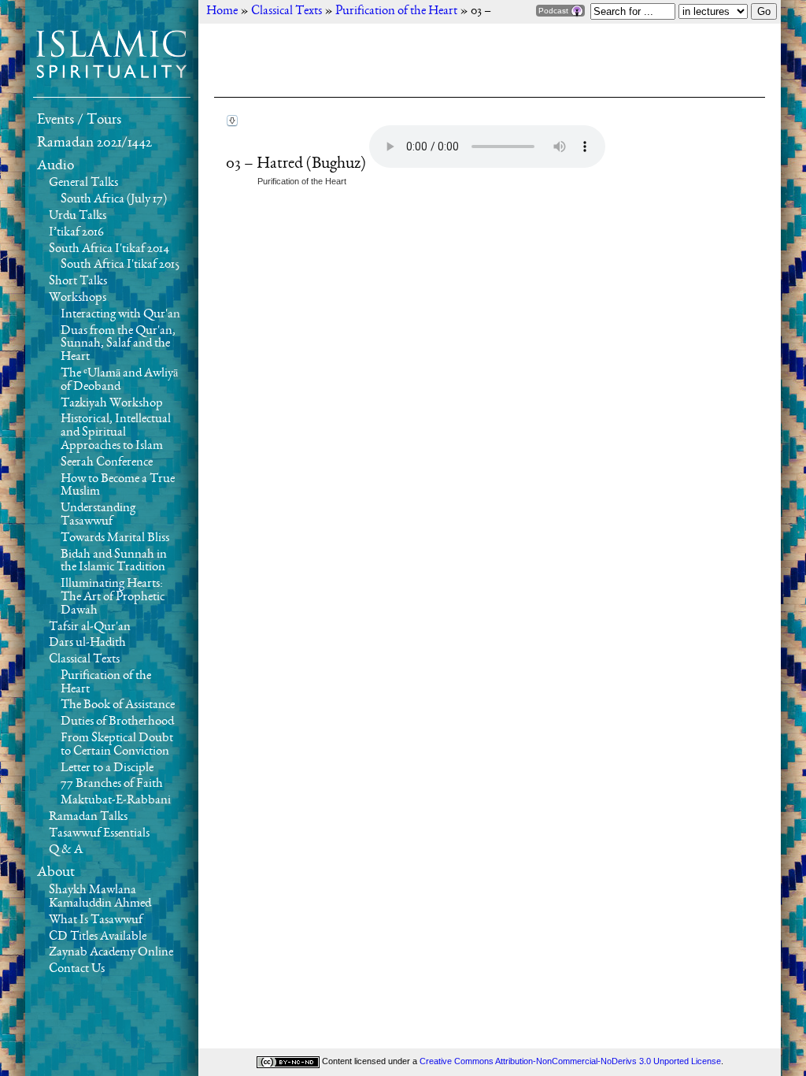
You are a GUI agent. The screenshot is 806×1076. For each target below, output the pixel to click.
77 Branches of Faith (112, 783)
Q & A (66, 849)
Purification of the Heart (301, 181)
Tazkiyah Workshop (112, 403)
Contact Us (77, 968)
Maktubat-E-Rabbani (116, 800)
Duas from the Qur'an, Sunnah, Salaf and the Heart (118, 344)
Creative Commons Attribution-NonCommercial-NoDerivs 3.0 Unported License (570, 1061)
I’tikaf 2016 (76, 232)
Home (222, 11)
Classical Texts (84, 659)
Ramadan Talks (88, 816)
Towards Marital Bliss (115, 538)
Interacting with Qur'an (120, 314)
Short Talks (78, 281)
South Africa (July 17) (114, 199)
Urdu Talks (77, 215)
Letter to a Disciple (107, 768)
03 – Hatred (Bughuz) (297, 164)
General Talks (83, 182)
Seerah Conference (107, 462)
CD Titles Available (97, 936)
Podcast (554, 10)
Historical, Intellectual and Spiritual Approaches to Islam (116, 432)
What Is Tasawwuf (95, 920)
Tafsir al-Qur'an (90, 627)
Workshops (77, 297)
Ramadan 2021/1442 (94, 142)
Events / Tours (79, 119)
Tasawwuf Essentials (99, 833)
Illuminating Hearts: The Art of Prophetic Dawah (113, 597)
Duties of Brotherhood (117, 721)
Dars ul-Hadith (87, 642)
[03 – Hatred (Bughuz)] (232, 121)
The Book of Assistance (118, 705)
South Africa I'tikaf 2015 (120, 264)
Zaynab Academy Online (111, 952)
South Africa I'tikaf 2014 (109, 248)
